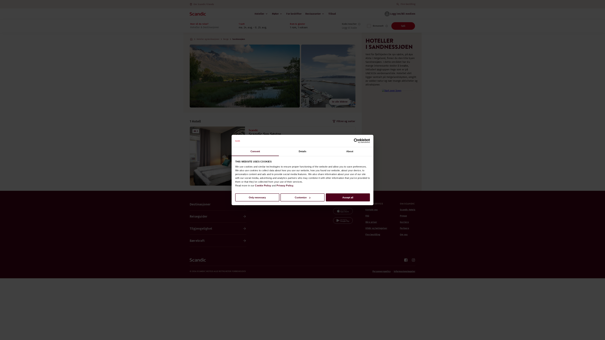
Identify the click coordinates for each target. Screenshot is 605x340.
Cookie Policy (263, 185)
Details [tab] (302, 151)
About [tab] (349, 151)
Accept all (347, 197)
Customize (301, 197)
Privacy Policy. (285, 185)
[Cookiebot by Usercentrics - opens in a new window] (356, 141)
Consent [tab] (255, 151)
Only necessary (257, 197)
